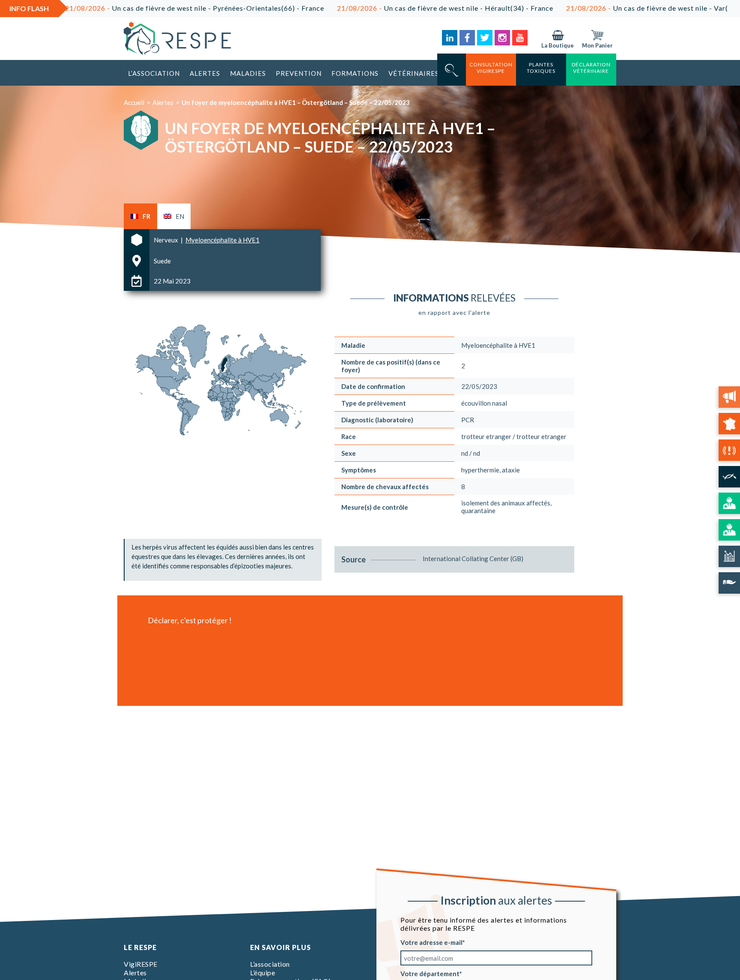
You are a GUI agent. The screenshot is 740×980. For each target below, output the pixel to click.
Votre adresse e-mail (431, 942)
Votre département (430, 973)
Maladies (248, 73)
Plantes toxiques (541, 67)
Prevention (299, 73)
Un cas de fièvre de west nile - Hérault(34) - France (404, 8)
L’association (154, 73)
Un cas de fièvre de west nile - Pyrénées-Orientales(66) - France (153, 8)
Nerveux (166, 240)
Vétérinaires (413, 73)
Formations (355, 73)
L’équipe (262, 972)
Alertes (205, 73)
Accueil (134, 102)
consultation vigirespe (491, 67)
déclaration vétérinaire (591, 67)
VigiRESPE (141, 964)
